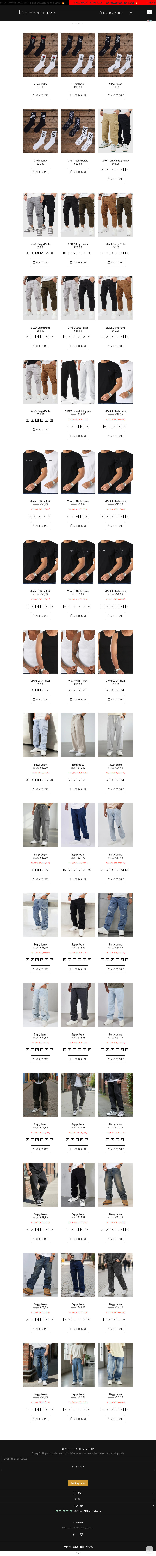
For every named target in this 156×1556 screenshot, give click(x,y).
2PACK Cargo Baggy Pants (115, 160)
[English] (148, 21)
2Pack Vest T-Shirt (40, 681)
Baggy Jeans (78, 854)
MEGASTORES (78, 1522)
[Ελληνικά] (150, 21)
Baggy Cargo (40, 764)
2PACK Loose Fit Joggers (78, 411)
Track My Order (78, 1483)
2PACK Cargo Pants (40, 244)
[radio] (117, 169)
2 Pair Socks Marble (78, 160)
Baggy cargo (78, 764)
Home (74, 24)
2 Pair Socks (40, 84)
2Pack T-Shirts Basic (115, 411)
